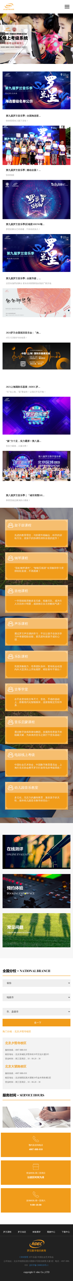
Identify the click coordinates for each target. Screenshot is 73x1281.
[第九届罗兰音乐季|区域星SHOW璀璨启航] (36, 199)
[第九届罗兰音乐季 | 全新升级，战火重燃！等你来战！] (36, 253)
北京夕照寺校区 (22, 1031)
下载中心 (66, 1232)
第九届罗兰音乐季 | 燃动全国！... (23, 170)
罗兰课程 (7, 1232)
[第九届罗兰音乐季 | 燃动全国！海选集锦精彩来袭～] (36, 145)
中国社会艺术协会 (45, 1257)
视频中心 (51, 1232)
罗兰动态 (22, 1232)
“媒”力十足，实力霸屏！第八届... (23, 441)
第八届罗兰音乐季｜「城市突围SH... (25, 495)
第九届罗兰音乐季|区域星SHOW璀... (25, 224)
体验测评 (36, 1232)
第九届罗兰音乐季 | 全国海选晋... (23, 116)
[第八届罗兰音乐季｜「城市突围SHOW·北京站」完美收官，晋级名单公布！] (36, 470)
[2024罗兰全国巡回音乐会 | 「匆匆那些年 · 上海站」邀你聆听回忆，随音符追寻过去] (36, 307)
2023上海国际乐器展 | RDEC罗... (23, 387)
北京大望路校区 (15, 1066)
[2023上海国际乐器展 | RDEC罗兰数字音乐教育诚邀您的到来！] (36, 362)
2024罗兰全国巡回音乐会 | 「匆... (23, 332)
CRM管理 (24, 1257)
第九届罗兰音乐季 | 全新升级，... (23, 278)
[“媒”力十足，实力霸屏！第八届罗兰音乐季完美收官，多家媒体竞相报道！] (36, 416)
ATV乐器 (33, 1257)
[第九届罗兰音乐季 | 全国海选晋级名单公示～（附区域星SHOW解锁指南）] (36, 91)
